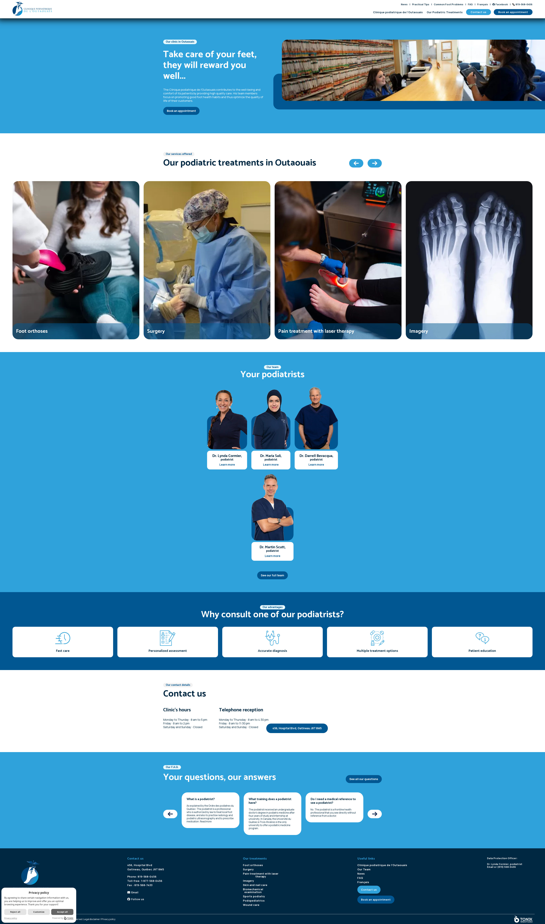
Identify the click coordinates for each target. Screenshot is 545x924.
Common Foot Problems (448, 4)
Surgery (248, 869)
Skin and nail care (255, 885)
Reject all (15, 911)
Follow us (137, 899)
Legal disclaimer (91, 919)
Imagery (248, 880)
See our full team (272, 575)
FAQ (470, 4)
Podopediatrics (254, 900)
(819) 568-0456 (506, 866)
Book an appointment (513, 12)
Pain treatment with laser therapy (261, 875)
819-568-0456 (524, 4)
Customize (38, 911)
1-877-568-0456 (152, 881)
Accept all (62, 911)
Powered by (57, 918)
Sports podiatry (254, 896)
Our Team (364, 869)
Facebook (502, 4)
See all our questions (363, 779)
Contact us (478, 12)
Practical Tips (420, 4)
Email (135, 892)
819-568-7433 (143, 885)
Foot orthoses (253, 865)
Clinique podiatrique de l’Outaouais (398, 12)
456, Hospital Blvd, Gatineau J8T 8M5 (297, 728)
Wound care (251, 904)
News (404, 4)
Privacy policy (108, 919)
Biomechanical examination (253, 890)
